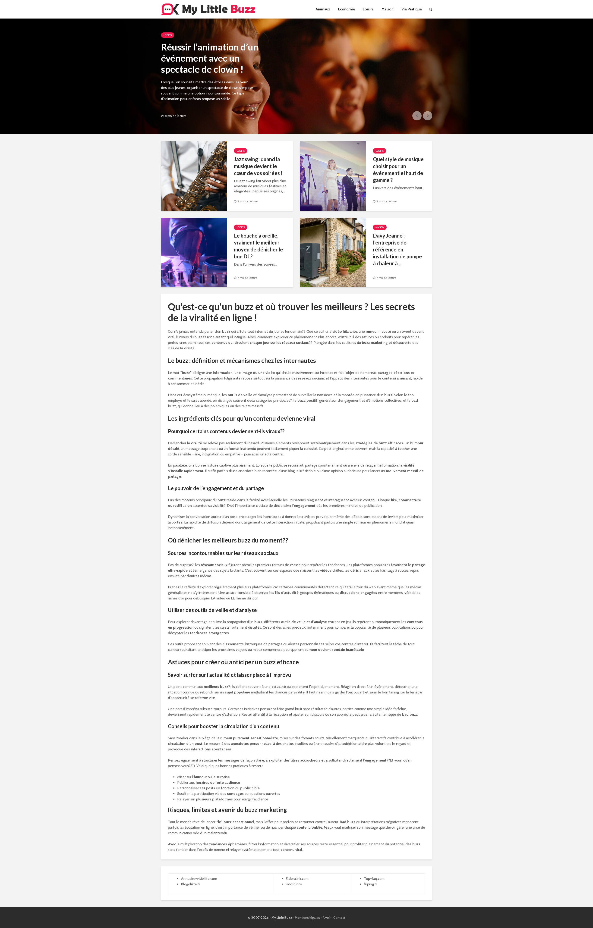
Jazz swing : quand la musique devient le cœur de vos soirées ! (258, 166)
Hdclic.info (294, 884)
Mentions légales (307, 917)
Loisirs (368, 9)
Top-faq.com (374, 878)
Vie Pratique (411, 9)
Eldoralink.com (297, 878)
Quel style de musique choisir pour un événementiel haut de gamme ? (398, 169)
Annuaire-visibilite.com (199, 878)
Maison (388, 9)
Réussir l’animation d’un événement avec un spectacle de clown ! (210, 58)
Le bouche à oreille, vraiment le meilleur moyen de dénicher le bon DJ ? (258, 246)
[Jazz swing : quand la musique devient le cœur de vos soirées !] (194, 175)
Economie (346, 9)
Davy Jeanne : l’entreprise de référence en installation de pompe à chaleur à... (397, 249)
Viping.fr (370, 884)
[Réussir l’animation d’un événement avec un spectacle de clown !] (296, 76)
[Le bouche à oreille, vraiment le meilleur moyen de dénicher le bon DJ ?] (194, 252)
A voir (327, 917)
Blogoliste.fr (190, 884)
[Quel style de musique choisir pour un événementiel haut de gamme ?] (333, 175)
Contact (339, 917)
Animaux (322, 9)
